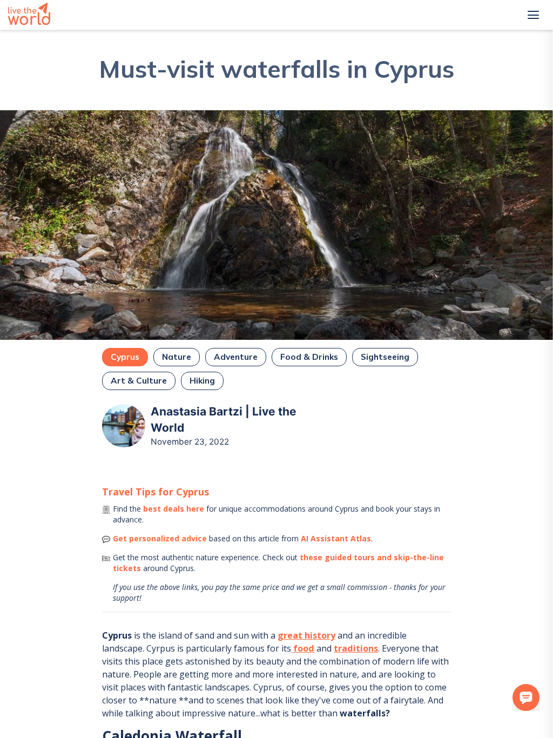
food (302, 648)
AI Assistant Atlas (336, 538)
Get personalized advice (160, 538)
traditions (356, 648)
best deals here (173, 509)
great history (306, 635)
